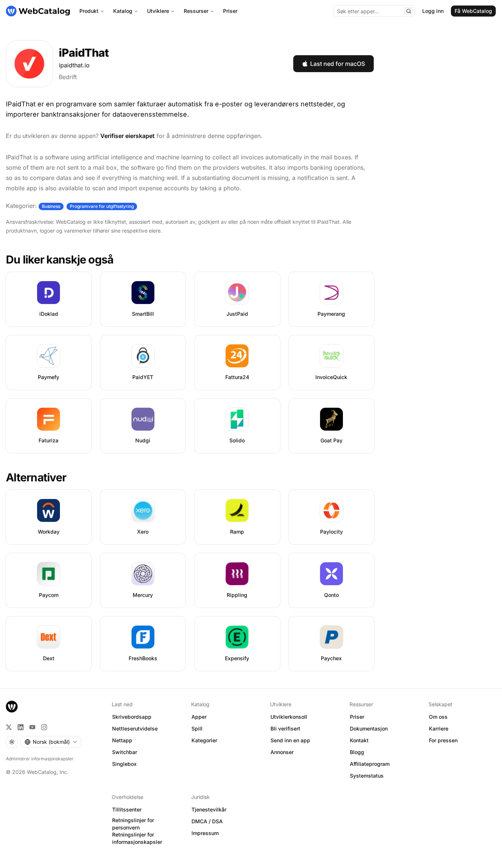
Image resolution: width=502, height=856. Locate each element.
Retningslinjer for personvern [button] (133, 824)
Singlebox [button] (124, 764)
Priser (230, 11)
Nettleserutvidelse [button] (135, 728)
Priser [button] (357, 717)
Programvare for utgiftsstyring (102, 206)
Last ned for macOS (337, 63)
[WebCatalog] (12, 706)
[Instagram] (44, 727)
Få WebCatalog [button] (473, 11)
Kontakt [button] (359, 740)
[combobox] (51, 742)
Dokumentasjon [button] (369, 728)
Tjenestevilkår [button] (208, 809)
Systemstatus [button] (367, 775)
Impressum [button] (205, 833)
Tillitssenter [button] (126, 809)
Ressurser (196, 11)
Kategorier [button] (204, 740)
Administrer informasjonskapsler (39, 758)
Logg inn (433, 11)
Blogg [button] (357, 752)
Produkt (88, 11)
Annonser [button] (282, 752)
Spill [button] (196, 728)
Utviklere (158, 11)
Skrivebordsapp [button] (131, 717)
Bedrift (68, 77)
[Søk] (409, 11)
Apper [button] (199, 717)
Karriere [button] (438, 728)
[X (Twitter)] (9, 727)
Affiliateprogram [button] (370, 764)
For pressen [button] (443, 740)
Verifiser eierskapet (127, 135)
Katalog (122, 11)
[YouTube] (32, 727)
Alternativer (36, 477)
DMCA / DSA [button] (207, 821)
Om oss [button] (438, 717)
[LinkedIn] (21, 727)
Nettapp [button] (122, 740)
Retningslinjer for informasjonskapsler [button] (137, 838)
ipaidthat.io (74, 65)
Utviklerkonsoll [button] (288, 717)
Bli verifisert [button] (285, 728)
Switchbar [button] (124, 752)
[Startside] (38, 11)
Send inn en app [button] (290, 740)
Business (51, 206)
